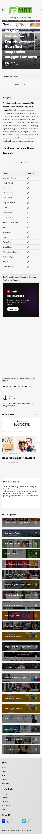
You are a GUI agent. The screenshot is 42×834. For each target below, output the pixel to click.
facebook (9, 821)
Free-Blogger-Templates (11, 454)
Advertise (5, 797)
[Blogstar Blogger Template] (21, 435)
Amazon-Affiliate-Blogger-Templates (18, 522)
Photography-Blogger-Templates (16, 677)
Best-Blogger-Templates (13, 533)
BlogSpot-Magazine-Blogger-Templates (19, 584)
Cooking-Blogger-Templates (15, 574)
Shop (3, 809)
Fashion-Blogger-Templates (14, 595)
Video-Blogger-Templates (14, 749)
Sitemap (4, 794)
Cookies (4, 779)
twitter (29, 821)
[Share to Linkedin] (22, 386)
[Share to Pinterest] (18, 386)
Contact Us (5, 801)
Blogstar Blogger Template (18, 458)
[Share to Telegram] (26, 386)
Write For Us (6, 805)
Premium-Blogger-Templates (15, 667)
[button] (30, 387)
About (4, 775)
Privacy (4, 767)
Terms (4, 771)
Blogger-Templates (11, 553)
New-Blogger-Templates (11, 378)
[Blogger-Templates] (21, 553)
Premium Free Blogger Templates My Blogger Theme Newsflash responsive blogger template (18, 106)
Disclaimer (5, 783)
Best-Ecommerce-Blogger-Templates (18, 543)
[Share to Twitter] (15, 386)
